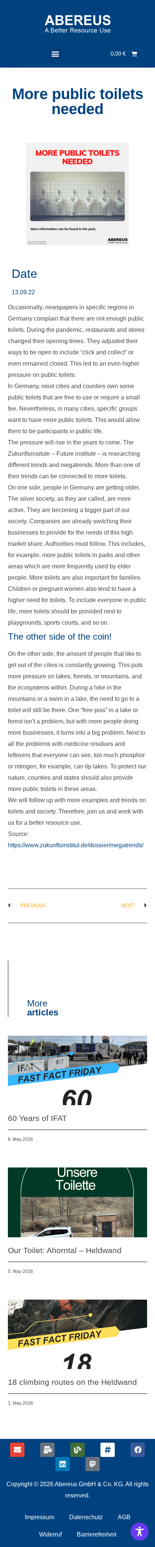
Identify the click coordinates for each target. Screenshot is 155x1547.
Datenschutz (86, 1517)
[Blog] (77, 1450)
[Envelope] (17, 1450)
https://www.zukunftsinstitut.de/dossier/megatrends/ (75, 845)
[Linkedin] (62, 1464)
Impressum (39, 1517)
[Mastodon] (92, 1464)
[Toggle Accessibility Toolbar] (139, 1531)
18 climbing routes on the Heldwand (72, 1382)
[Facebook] (138, 1450)
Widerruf (50, 1534)
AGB (124, 1517)
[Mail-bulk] (47, 1450)
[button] (55, 54)
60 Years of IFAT (37, 1118)
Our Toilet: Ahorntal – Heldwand (65, 1250)
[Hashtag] (107, 1450)
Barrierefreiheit (96, 1534)
